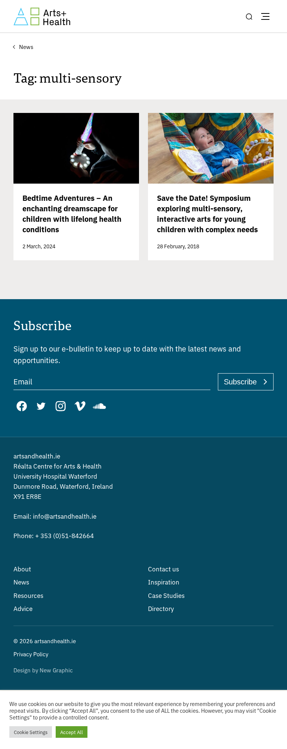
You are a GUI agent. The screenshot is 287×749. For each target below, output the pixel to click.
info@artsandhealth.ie (54, 516)
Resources (28, 595)
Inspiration (163, 581)
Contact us (163, 568)
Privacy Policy (30, 654)
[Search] (249, 16)
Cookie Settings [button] (30, 732)
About (22, 568)
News (21, 581)
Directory (161, 608)
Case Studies (166, 595)
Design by (43, 670)
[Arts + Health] (41, 16)
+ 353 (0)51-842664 (53, 535)
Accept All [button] (71, 732)
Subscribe (240, 382)
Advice (23, 608)
